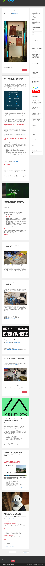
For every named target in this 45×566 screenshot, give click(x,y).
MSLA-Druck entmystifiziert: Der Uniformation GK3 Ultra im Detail (14, 201)
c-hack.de (13, 177)
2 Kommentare (15, 518)
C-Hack (27, 564)
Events (34, 134)
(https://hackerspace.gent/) (14, 19)
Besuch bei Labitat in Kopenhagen (14, 358)
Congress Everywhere (10, 340)
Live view (13, 560)
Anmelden (33, 147)
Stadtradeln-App (6, 168)
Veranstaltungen (35, 65)
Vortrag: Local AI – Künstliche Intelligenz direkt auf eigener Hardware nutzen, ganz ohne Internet (15, 514)
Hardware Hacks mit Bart (35, 20)
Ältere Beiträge (25, 552)
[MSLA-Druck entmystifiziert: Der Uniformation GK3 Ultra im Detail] (15, 190)
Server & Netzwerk (35, 139)
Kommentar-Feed (34, 150)
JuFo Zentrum (34, 73)
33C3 (33, 127)
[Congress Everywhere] (15, 331)
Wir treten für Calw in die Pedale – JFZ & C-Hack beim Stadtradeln (14, 78)
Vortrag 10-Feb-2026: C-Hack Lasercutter (12, 283)
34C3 (33, 129)
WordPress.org (34, 152)
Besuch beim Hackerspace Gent (13, 11)
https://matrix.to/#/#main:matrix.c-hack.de (12, 349)
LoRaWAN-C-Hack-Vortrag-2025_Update (20, 487)
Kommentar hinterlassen (15, 13)
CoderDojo (33, 16)
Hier (9, 266)
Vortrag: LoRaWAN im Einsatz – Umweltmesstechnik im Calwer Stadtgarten (13, 454)
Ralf (9, 13)
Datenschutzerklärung (10, 564)
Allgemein (34, 132)
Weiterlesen (24, 69)
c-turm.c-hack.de (15, 161)
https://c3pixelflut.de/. (8, 388)
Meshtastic (5, 425)
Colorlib (36, 564)
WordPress (41, 564)
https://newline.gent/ (19, 62)
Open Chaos (33, 25)
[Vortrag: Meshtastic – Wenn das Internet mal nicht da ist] (15, 407)
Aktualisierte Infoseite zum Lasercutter (12, 245)
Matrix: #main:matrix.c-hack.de (36, 77)
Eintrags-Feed (34, 148)
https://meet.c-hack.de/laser (10, 318)
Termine (34, 141)
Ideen (33, 136)
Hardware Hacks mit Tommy (36, 11)
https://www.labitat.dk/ (13, 364)
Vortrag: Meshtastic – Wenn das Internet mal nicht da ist (13, 419)
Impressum (4, 564)
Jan (9, 82)
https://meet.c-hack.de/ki (10, 546)
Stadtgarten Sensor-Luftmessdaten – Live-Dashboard (12, 132)
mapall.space (34, 82)
